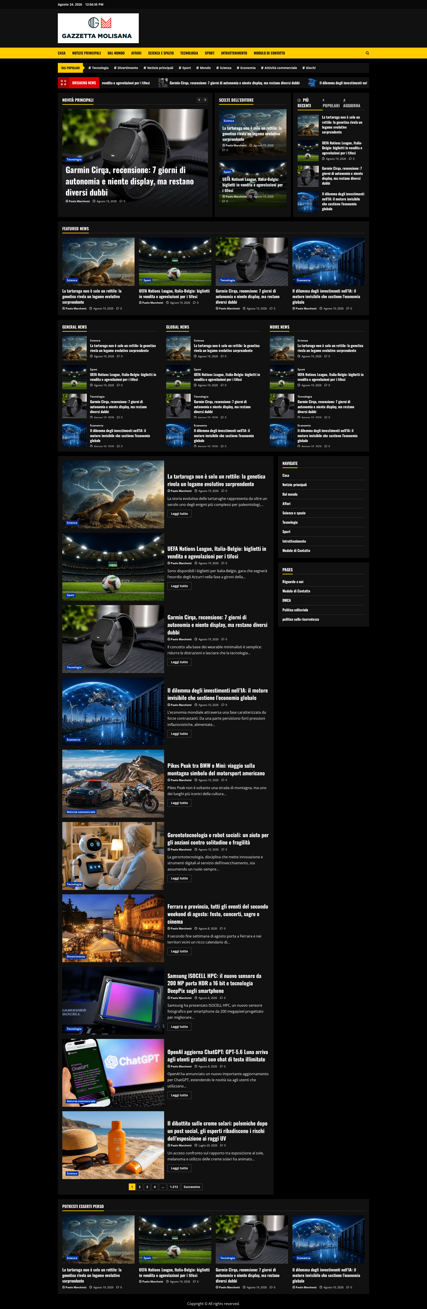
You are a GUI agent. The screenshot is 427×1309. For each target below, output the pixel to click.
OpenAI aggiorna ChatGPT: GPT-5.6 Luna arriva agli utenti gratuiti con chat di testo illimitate (113, 1073)
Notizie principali (86, 53)
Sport (209, 53)
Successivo (192, 1187)
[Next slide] (205, 100)
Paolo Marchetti (79, 201)
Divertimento (128, 68)
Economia (248, 68)
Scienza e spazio (161, 53)
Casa (62, 53)
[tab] (310, 103)
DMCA (286, 600)
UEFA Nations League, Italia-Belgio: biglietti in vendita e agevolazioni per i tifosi (252, 184)
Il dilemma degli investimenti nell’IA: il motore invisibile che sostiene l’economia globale (301, 82)
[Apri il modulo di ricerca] (367, 53)
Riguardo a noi (292, 581)
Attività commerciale (281, 68)
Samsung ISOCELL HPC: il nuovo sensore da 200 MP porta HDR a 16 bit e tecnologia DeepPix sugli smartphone (113, 1000)
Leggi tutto (181, 514)
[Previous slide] (199, 100)
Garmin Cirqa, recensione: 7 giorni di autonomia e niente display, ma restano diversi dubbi (152, 82)
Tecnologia (189, 53)
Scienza (225, 68)
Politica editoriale (295, 609)
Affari (136, 53)
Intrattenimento (234, 53)
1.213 (174, 1187)
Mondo (205, 68)
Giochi (311, 68)
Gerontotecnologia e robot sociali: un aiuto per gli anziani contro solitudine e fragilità (113, 856)
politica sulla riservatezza (300, 619)
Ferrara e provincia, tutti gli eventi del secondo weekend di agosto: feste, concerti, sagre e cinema (113, 928)
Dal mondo (116, 53)
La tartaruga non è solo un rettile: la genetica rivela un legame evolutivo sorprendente (252, 133)
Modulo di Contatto (269, 53)
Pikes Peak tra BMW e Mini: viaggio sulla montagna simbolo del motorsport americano (113, 784)
